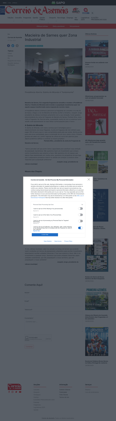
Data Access (58, 241)
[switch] (80, 208)
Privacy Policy (68, 241)
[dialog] (58, 211)
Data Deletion (48, 241)
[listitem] (58, 205)
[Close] (89, 180)
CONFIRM (45, 234)
